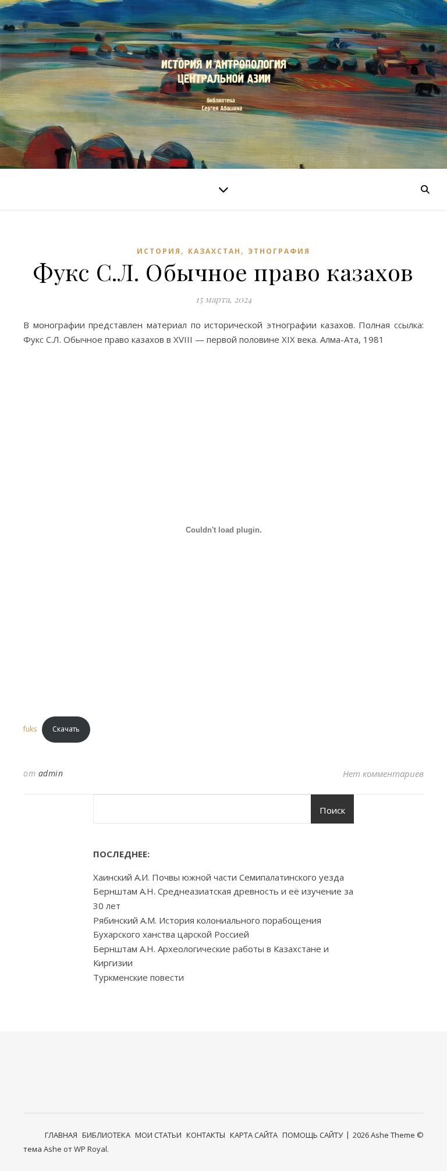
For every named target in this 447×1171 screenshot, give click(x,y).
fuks (30, 729)
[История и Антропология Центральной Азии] (223, 84)
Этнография (279, 251)
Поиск (332, 810)
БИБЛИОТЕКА (106, 1135)
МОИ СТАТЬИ (158, 1135)
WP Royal (90, 1149)
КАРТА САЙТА (254, 1135)
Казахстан (214, 251)
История (159, 251)
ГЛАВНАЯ (61, 1135)
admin (50, 773)
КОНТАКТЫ (205, 1135)
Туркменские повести (138, 977)
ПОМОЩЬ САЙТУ (312, 1135)
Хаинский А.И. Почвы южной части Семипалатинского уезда (218, 877)
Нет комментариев (383, 773)
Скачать (66, 729)
